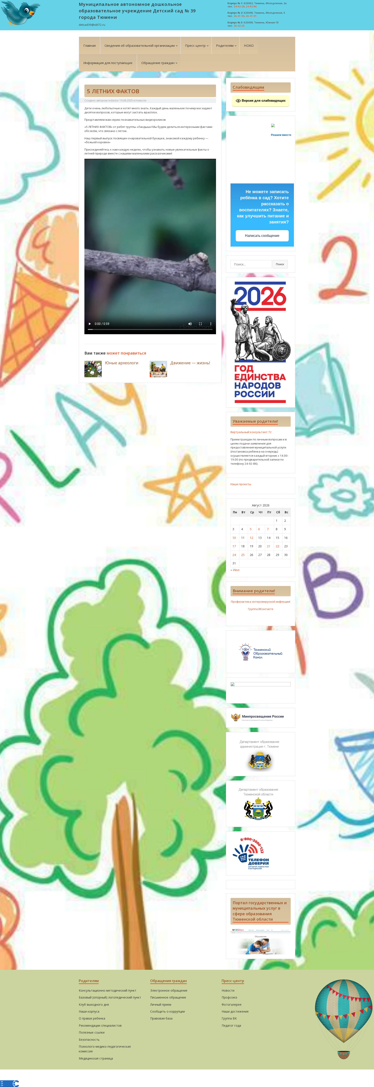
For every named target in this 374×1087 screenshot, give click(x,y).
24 (234, 555)
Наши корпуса (89, 1011)
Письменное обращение (168, 997)
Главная (89, 45)
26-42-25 (239, 25)
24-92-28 (239, 6)
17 (234, 546)
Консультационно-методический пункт (107, 990)
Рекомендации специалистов (100, 1025)
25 (243, 555)
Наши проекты (241, 484)
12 (251, 538)
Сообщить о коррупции (167, 1011)
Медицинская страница (96, 1058)
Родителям (225, 45)
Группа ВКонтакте (260, 609)
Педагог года (231, 1025)
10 (234, 538)
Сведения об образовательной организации (140, 45)
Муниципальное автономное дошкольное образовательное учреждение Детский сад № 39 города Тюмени (137, 10)
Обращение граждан (157, 63)
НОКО (249, 45)
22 (277, 546)
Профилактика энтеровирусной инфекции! (260, 602)
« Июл (235, 570)
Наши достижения (235, 1011)
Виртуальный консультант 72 (251, 432)
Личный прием (160, 1004)
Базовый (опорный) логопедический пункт (110, 997)
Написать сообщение (262, 236)
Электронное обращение (168, 990)
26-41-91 (251, 16)
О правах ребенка (92, 1018)
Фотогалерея (231, 1004)
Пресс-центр (195, 45)
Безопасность (89, 1039)
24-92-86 (251, 6)
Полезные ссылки (92, 1032)
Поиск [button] (280, 264)
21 (268, 546)
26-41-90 (239, 16)
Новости (140, 100)
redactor (113, 100)
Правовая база (161, 1018)
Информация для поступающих (107, 63)
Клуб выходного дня (94, 1004)
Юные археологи (121, 362)
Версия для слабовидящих (263, 100)
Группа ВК (229, 1018)
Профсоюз (229, 997)
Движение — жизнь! (190, 362)
